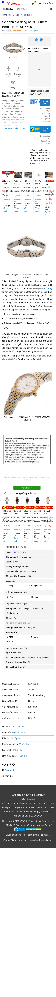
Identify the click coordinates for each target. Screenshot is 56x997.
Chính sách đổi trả (10, 689)
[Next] (23, 48)
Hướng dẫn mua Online (12, 712)
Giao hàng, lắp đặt (10, 707)
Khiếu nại (32, 707)
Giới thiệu (33, 684)
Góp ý (31, 701)
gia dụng (47, 288)
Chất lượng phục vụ (11, 718)
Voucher (32, 712)
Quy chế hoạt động (10, 701)
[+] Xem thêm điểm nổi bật (13, 128)
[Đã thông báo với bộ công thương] (19, 829)
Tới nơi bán (45, 102)
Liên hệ (31, 718)
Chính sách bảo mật (11, 695)
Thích (4, 31)
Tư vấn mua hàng (36, 695)
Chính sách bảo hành (11, 684)
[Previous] (4, 48)
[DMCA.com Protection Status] (33, 829)
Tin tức (31, 689)
